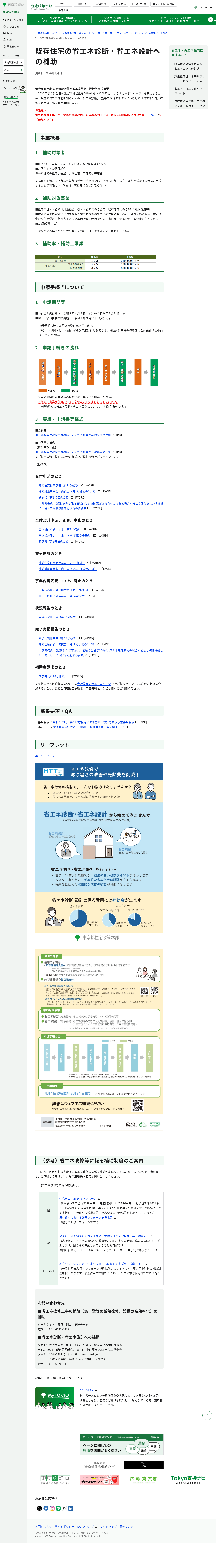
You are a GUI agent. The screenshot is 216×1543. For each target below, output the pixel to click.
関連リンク (127, 1526)
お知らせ (63, 10)
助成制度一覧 (139, 4)
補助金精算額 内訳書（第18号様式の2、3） (67, 644)
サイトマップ (108, 1526)
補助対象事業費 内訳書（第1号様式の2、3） (68, 491)
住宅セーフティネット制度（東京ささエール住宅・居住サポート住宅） (174, 19)
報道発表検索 (10, 81)
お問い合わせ (43, 1526)
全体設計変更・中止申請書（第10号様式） (65, 535)
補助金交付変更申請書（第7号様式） (62, 563)
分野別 (63, 4)
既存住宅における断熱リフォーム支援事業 (86, 1217)
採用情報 (101, 4)
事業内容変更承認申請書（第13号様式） (64, 590)
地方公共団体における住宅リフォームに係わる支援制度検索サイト (101, 1264)
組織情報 (82, 4)
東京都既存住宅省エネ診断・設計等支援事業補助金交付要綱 (73, 435)
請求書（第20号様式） (53, 676)
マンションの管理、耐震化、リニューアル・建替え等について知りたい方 (59, 19)
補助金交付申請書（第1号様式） (59, 485)
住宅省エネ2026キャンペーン (78, 1198)
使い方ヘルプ (85, 1526)
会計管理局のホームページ (94, 684)
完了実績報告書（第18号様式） (58, 638)
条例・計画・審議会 (163, 4)
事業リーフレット (46, 756)
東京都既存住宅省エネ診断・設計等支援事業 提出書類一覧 (73, 452)
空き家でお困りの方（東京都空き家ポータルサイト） (117, 19)
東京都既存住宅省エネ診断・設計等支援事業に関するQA (89, 727)
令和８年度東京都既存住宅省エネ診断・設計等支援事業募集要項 (93, 722)
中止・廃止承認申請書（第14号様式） (63, 596)
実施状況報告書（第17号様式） (58, 617)
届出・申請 (120, 4)
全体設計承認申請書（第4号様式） (60, 529)
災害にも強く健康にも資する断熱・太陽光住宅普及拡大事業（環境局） (104, 1236)
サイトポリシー (64, 1526)
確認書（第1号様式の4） (54, 497)
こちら (151, 115)
